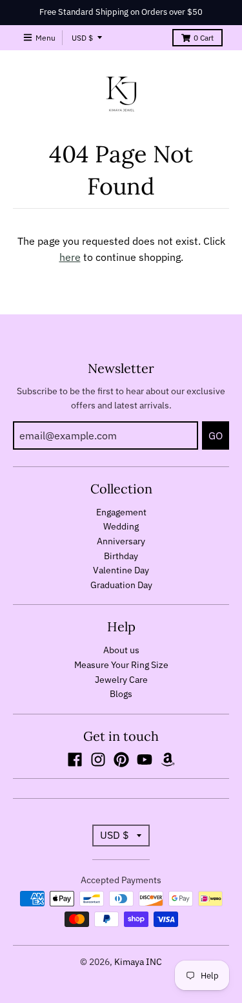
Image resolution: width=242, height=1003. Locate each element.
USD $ (82, 38)
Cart (204, 38)
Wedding (121, 526)
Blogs (121, 694)
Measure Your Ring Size (121, 665)
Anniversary (121, 541)
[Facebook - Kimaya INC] (75, 759)
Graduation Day (121, 585)
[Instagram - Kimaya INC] (98, 759)
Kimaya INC (138, 962)
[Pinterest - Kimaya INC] (121, 759)
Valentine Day (121, 570)
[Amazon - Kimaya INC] (168, 759)
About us (121, 650)
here (70, 257)
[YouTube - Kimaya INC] (144, 759)
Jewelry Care (121, 679)
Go (215, 435)
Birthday (121, 556)
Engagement (121, 512)
